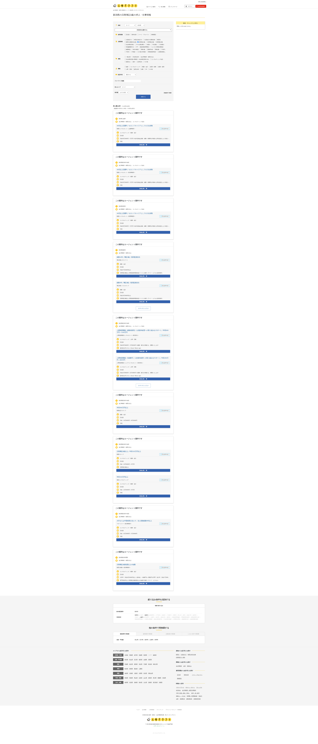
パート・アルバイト (144, 34)
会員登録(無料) (201, 6)
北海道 (126, 655)
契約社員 (134, 34)
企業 (184, 666)
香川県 (154, 677)
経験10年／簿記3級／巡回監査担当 (128, 257)
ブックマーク (173, 6)
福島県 (154, 655)
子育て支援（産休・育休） (183, 693)
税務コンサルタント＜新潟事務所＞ (126, 172)
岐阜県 (126, 668)
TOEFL (163, 49)
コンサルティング (135, 66)
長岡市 (136, 615)
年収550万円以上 (122, 407)
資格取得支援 (197, 699)
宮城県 (140, 655)
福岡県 (126, 682)
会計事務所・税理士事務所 (189, 690)
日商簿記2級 (150, 42)
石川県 (141, 639)
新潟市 (136, 611)
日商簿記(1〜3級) (180, 657)
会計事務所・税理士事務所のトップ (121, 10)
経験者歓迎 (189, 699)
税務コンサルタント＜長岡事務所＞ (126, 216)
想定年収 (120, 74)
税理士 (159, 39)
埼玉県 (140, 664)
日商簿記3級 (159, 42)
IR (146, 69)
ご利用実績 (151, 709)
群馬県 (136, 664)
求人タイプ (117, 87)
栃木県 (131, 664)
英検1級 (143, 49)
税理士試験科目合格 (131, 42)
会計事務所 (179, 666)
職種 (119, 68)
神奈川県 (155, 664)
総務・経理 (161, 66)
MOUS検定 (136, 49)
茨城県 (126, 664)
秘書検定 (128, 49)
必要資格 (120, 41)
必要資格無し (162, 51)
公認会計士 (129, 39)
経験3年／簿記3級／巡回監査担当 (128, 282)
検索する (143, 96)
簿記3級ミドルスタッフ (123, 285)
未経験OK (182, 699)
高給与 (200, 696)
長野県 (156, 639)
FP (137, 47)
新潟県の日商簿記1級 (139, 10)
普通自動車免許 (152, 51)
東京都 (150, 664)
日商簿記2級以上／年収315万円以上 (129, 451)
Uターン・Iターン (190, 687)
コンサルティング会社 (157, 59)
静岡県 (131, 668)
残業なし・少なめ (180, 696)
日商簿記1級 (142, 42)
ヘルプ (138, 709)
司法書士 (155, 44)
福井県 (146, 639)
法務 (142, 69)
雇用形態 (120, 34)
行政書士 (162, 44)
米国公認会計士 (138, 39)
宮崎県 (150, 682)
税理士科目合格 (192, 654)
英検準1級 (150, 49)
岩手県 (136, 655)
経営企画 (136, 69)
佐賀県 (131, 682)
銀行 (134, 61)
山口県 (145, 677)
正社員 (127, 34)
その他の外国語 (142, 51)
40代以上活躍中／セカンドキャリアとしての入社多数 (135, 126)
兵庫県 (140, 673)
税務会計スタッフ (121, 410)
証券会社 (140, 61)
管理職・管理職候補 (192, 696)
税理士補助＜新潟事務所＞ (124, 567)
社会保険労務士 (130, 44)
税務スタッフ (120, 454)
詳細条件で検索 (167, 92)
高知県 (164, 677)
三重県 (140, 668)
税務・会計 (145, 66)
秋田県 (145, 655)
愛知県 (136, 668)
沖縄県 (160, 682)
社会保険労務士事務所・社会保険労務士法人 (137, 59)
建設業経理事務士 (144, 47)
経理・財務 (153, 66)
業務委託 (153, 34)
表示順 (116, 92)
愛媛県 (159, 677)
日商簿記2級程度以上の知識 (126, 564)
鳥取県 (126, 677)
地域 (119, 25)
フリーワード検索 (119, 81)
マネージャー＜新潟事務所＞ (124, 523)
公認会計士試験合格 (150, 39)
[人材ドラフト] (125, 5)
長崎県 (136, 682)
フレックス (199, 687)
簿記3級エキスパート (122, 260)
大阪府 (136, 673)
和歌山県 (150, 673)
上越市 (141, 617)
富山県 (136, 639)
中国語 (133, 51)
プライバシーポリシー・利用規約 (174, 709)
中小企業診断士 (140, 44)
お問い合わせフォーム (159, 726)
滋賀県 (126, 673)
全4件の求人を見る (143, 308)
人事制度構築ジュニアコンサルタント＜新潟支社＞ (130, 363)
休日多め (178, 690)
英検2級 (157, 49)
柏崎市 (146, 615)
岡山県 (136, 677)
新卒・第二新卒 (195, 693)
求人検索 (163, 6)
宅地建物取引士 (130, 47)
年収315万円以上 (122, 477)
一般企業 (128, 57)
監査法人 (128, 61)
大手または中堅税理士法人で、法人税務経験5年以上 (134, 521)
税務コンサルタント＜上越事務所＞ (126, 128)
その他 (146, 61)
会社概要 (144, 709)
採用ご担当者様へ (202, 1)
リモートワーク (180, 687)
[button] (143, 30)
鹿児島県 (155, 682)
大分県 (145, 682)
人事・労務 (129, 69)
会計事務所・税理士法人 (147, 57)
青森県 (131, 655)
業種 (119, 58)
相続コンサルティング (122, 480)
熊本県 (140, 682)
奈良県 (145, 673)
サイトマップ (160, 709)
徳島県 (150, 677)
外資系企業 (136, 57)
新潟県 (131, 10)
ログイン (190, 6)
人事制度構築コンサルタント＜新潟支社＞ (128, 335)
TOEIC (128, 51)
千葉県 (145, 664)
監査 (127, 66)
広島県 (140, 677)
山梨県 (151, 639)
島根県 (131, 677)
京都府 (131, 673)
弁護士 (148, 44)
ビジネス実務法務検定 (157, 47)
